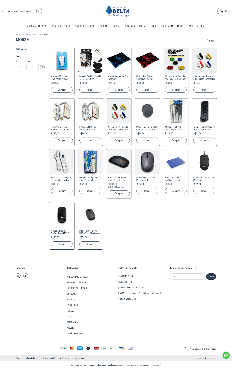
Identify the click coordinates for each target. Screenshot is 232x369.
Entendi (156, 365)
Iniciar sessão (195, 349)
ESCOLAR (103, 26)
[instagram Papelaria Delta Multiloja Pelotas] (18, 275)
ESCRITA (116, 26)
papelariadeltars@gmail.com (131, 287)
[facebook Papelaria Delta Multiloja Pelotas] (25, 275)
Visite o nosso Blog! (127, 299)
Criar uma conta (210, 349)
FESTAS (142, 26)
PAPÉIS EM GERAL (197, 26)
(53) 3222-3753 (125, 282)
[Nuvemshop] (206, 358)
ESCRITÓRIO (129, 26)
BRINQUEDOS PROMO (61, 26)
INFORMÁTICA (37, 34)
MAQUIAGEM (167, 26)
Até (29, 61)
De (17, 61)
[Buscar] (38, 11)
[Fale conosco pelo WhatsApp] (226, 355)
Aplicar (42, 67)
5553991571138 (125, 276)
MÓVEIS (180, 26)
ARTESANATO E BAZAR (37, 26)
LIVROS (154, 26)
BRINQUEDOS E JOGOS (85, 26)
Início (18, 34)
